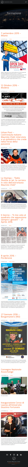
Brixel (15, 464)
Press (10, 39)
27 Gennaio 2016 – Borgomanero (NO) (10, 315)
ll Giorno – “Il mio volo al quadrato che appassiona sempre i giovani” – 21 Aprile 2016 (13, 218)
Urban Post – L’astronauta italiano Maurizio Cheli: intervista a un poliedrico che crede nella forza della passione (14, 138)
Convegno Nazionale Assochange (11, 370)
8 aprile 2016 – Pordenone (8, 256)
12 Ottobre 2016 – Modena (10, 86)
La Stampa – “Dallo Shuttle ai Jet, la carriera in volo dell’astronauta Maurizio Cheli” (13, 181)
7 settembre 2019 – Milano (11, 34)
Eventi (10, 91)
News (11, 375)
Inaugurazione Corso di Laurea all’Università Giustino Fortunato (12, 405)
